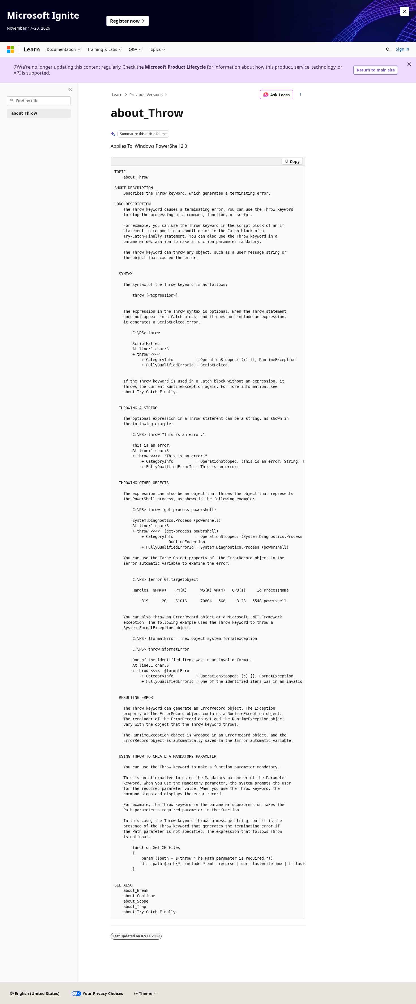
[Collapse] (70, 89)
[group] (208, 542)
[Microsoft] (10, 49)
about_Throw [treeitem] (24, 113)
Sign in (402, 49)
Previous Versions (146, 94)
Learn (117, 94)
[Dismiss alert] (404, 11)
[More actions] (300, 94)
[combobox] (39, 100)
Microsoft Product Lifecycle (175, 67)
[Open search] (388, 49)
